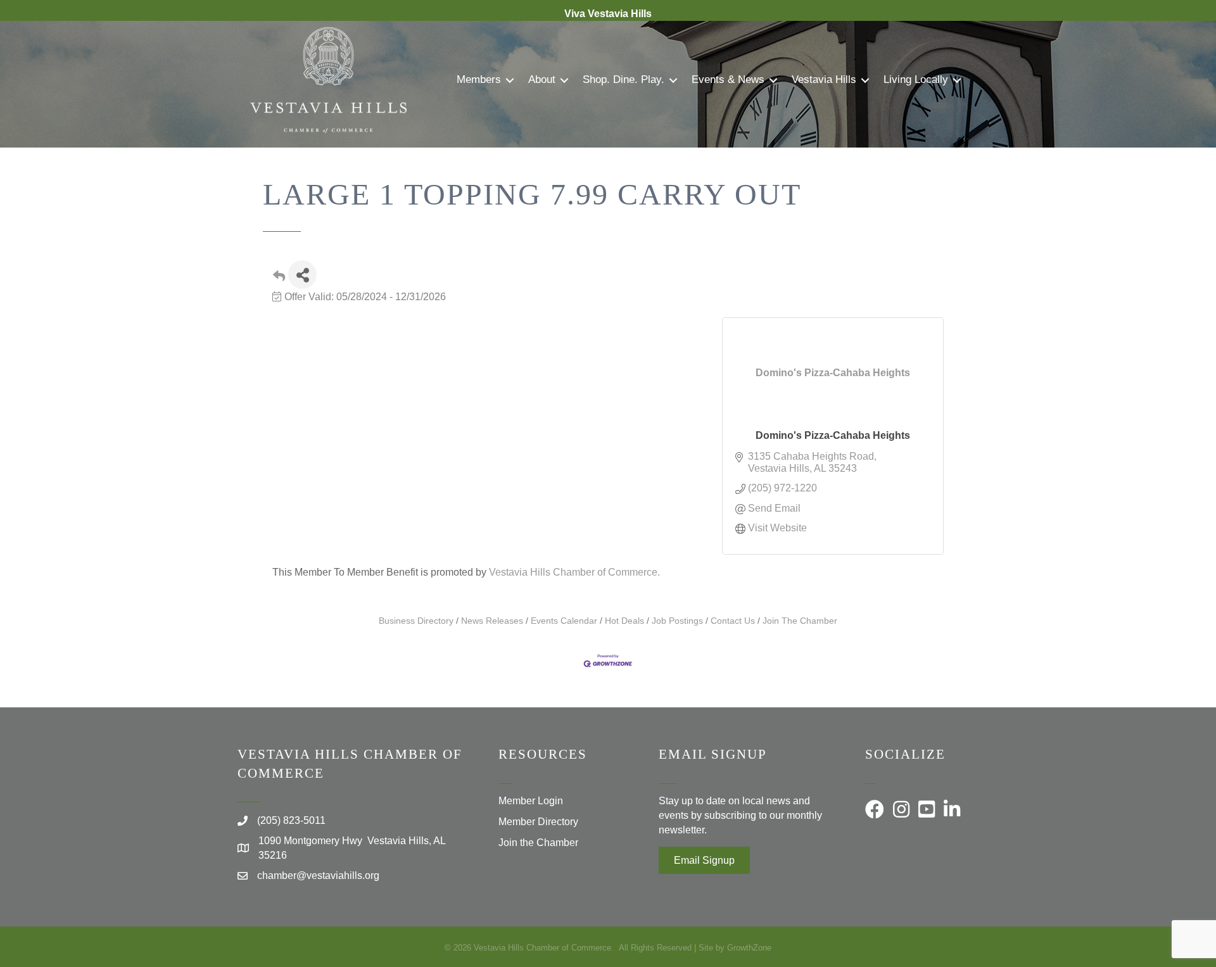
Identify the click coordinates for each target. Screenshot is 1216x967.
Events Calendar (564, 621)
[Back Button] (279, 278)
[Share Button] (302, 274)
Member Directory (538, 821)
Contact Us (733, 621)
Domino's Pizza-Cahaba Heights (833, 435)
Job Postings (677, 621)
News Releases (492, 621)
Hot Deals (624, 621)
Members (479, 79)
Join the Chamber (538, 842)
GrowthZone (749, 947)
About (541, 79)
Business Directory (416, 621)
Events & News (728, 79)
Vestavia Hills (824, 79)
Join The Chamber (800, 621)
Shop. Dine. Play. (623, 79)
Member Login (530, 800)
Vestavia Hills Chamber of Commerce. (574, 572)
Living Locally (916, 79)
